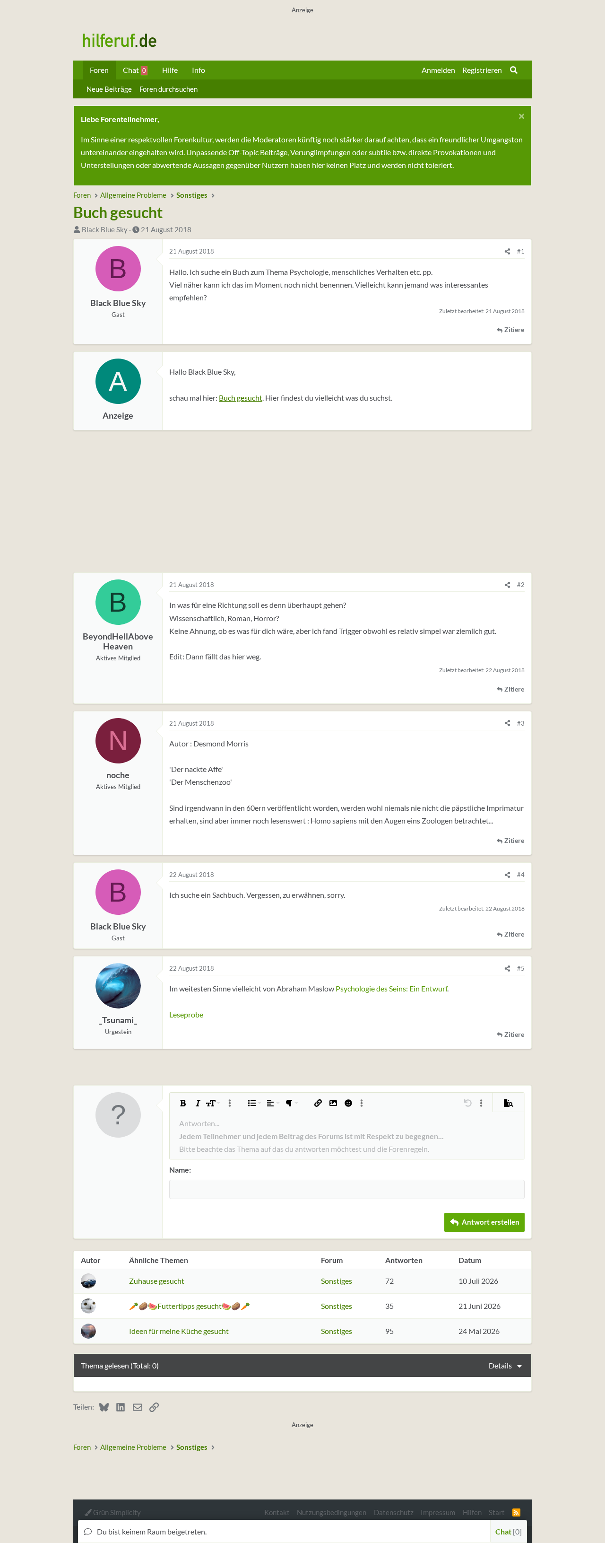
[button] (183, 1103)
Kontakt (277, 1512)
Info (198, 69)
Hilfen (472, 1512)
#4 (521, 874)
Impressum (438, 1512)
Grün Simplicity (116, 1512)
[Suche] (513, 70)
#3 (521, 723)
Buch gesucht (240, 397)
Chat (134, 69)
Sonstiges (336, 1280)
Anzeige (118, 416)
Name (179, 1169)
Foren (99, 69)
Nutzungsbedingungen (331, 1512)
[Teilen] (507, 251)
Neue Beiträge (109, 89)
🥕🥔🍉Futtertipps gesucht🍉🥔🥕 (189, 1305)
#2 (521, 584)
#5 (521, 968)
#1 (521, 251)
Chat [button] (507, 1531)
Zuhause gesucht (156, 1280)
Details (500, 1365)
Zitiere (514, 329)
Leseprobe (186, 1014)
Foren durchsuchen (168, 89)
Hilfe (170, 69)
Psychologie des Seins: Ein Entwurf (391, 988)
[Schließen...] (520, 118)
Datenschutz (394, 1512)
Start (497, 1512)
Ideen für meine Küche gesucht (179, 1330)
